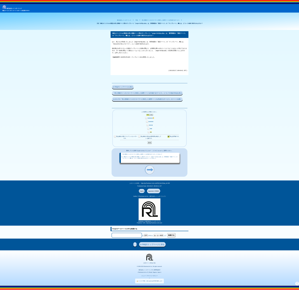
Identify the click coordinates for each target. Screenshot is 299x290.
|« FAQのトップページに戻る (123, 87)
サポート (19, 10)
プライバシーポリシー (152, 275)
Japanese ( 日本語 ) (153, 191)
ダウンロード (13, 10)
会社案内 (23, 10)
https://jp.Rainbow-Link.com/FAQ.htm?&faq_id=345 (155, 183)
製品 (3, 10)
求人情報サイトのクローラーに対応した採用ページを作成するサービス (161, 20)
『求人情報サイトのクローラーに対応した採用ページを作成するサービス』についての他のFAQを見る (147, 93)
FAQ (137, 20)
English (142, 191)
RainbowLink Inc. (148, 266)
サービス (7, 10)
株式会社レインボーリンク (14, 8)
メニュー (143, 275)
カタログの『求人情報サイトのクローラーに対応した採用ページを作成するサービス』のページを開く (147, 99)
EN (27, 10)
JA (28, 10)
